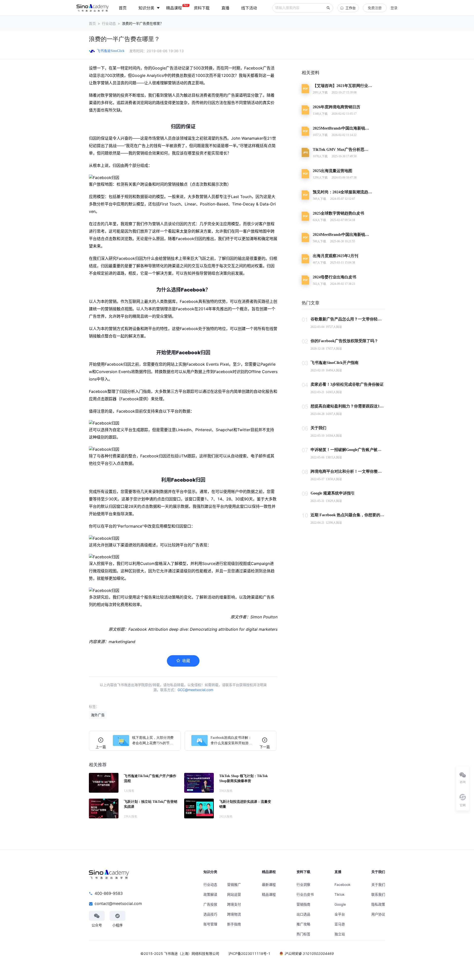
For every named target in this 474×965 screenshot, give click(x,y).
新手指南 (234, 924)
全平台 (340, 914)
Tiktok (340, 894)
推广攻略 (303, 924)
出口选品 (303, 914)
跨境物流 (234, 914)
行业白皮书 (305, 894)
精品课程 (269, 894)
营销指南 (303, 904)
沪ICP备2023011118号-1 (249, 953)
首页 (92, 23)
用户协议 (378, 914)
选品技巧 (210, 914)
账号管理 (210, 924)
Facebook (343, 884)
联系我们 (378, 894)
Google (340, 904)
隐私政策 (378, 904)
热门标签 (303, 934)
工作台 (350, 8)
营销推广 (234, 884)
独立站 (340, 934)
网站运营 (234, 894)
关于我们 (378, 884)
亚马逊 (340, 924)
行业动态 (109, 23)
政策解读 (210, 894)
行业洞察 (303, 884)
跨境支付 (234, 904)
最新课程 (269, 884)
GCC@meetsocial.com (195, 690)
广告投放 (210, 904)
